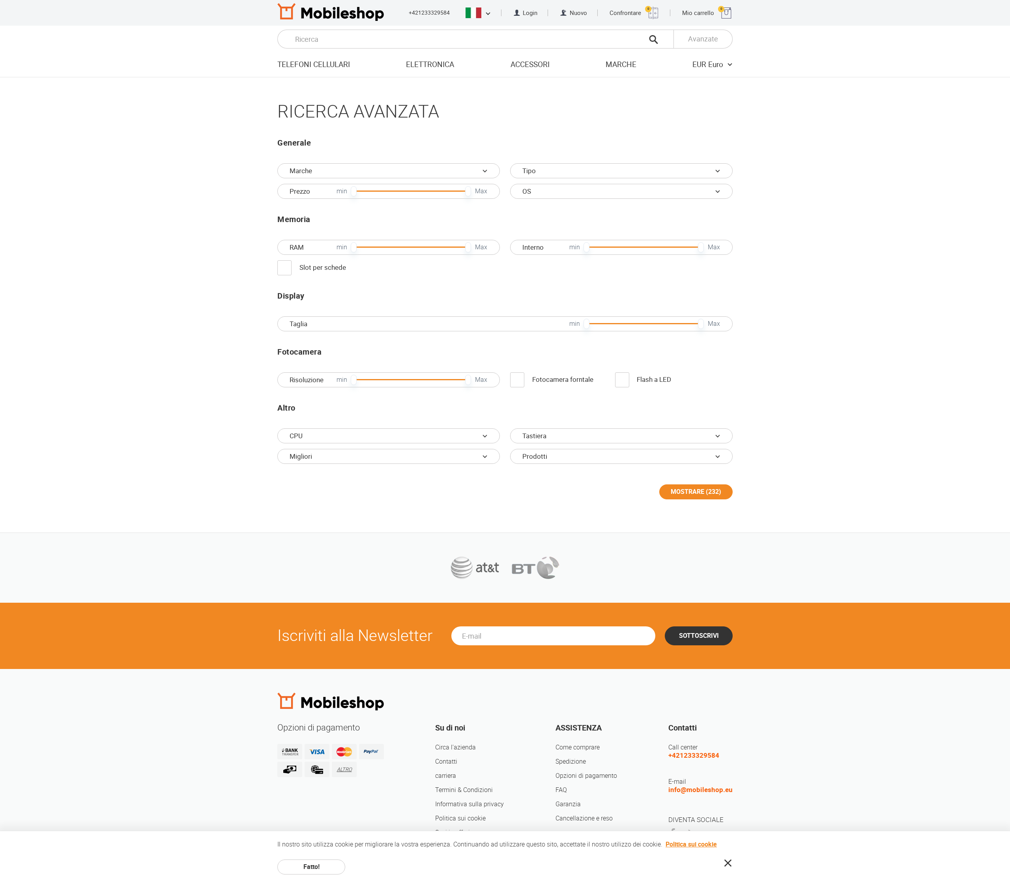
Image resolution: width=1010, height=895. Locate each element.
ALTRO (344, 769)
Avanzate (703, 39)
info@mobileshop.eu (700, 790)
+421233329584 (429, 12)
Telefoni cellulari (313, 64)
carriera (445, 775)
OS (526, 191)
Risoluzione (307, 380)
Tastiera (534, 436)
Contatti (446, 761)
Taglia (298, 324)
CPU (296, 436)
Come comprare (578, 747)
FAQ (561, 790)
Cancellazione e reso (584, 818)
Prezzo (300, 191)
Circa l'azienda (455, 747)
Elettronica (430, 64)
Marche (621, 64)
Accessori (530, 64)
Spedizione (571, 761)
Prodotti (534, 456)
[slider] (354, 191)
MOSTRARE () (696, 491)
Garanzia (568, 804)
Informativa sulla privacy (469, 804)
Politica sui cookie (460, 818)
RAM (297, 247)
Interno (533, 247)
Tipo (529, 171)
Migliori (301, 456)
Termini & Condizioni (464, 790)
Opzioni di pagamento (586, 775)
